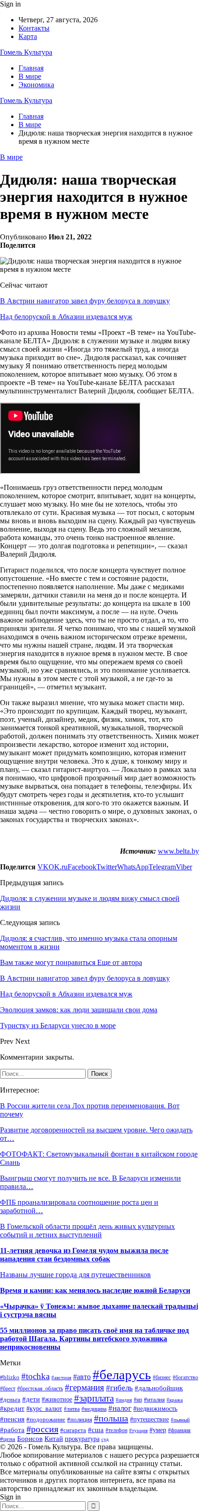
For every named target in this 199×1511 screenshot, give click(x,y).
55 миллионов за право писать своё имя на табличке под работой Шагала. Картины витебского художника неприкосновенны (94, 1338)
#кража (175, 1399)
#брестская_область (40, 1388)
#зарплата (94, 1398)
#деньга (10, 1399)
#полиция (79, 1419)
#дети (31, 1399)
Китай (53, 1438)
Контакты (34, 28)
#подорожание (45, 1419)
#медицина (93, 1409)
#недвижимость (155, 1408)
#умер (157, 1430)
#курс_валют (44, 1408)
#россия (42, 1429)
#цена (7, 1439)
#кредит (12, 1408)
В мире (30, 76)
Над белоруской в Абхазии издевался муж (66, 317)
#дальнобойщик (159, 1388)
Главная (31, 68)
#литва (72, 1409)
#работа (12, 1430)
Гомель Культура (26, 52)
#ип (138, 1399)
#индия (124, 1399)
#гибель (119, 1387)
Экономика (36, 85)
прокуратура (82, 1438)
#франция (179, 1430)
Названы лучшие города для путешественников (75, 1275)
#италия (154, 1399)
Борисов (30, 1438)
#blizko (9, 1377)
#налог (119, 1408)
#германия (84, 1387)
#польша (111, 1418)
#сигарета (73, 1430)
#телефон (116, 1430)
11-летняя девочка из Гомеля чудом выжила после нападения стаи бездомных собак (84, 1255)
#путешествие (149, 1419)
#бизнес (162, 1377)
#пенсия (12, 1419)
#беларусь (122, 1374)
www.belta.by (178, 851)
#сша (96, 1430)
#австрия (61, 1377)
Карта (28, 36)
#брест (7, 1389)
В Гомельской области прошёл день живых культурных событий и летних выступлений (87, 1230)
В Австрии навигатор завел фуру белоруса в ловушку (85, 301)
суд (105, 1439)
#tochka (35, 1376)
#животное (57, 1399)
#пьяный (180, 1419)
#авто (82, 1377)
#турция (138, 1430)
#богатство (185, 1377)
